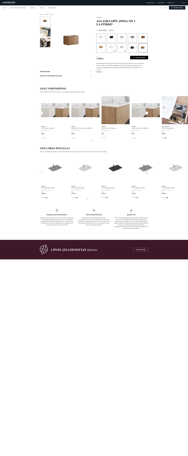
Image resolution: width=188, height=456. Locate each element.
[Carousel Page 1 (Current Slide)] (92, 140)
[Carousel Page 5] (92, 198)
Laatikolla (52, 14)
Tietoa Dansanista (150, 2)
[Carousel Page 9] (98, 198)
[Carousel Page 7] (95, 198)
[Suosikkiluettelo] (165, 8)
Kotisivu (41, 14)
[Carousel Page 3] (95, 140)
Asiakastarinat (51, 7)
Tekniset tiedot (161, 2)
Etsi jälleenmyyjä (140, 249)
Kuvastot (42, 7)
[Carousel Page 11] (101, 198)
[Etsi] (161, 8)
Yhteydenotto (171, 2)
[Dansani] (9, 3)
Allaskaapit (46, 14)
